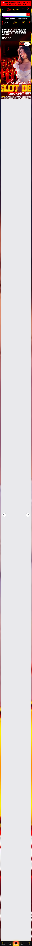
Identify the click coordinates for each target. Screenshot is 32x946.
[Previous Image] (4, 514)
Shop (3, 9)
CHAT (29, 944)
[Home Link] (13, 9)
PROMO (3, 944)
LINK (22, 944)
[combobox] (14, 14)
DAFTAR (16, 944)
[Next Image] (28, 514)
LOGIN (9, 944)
